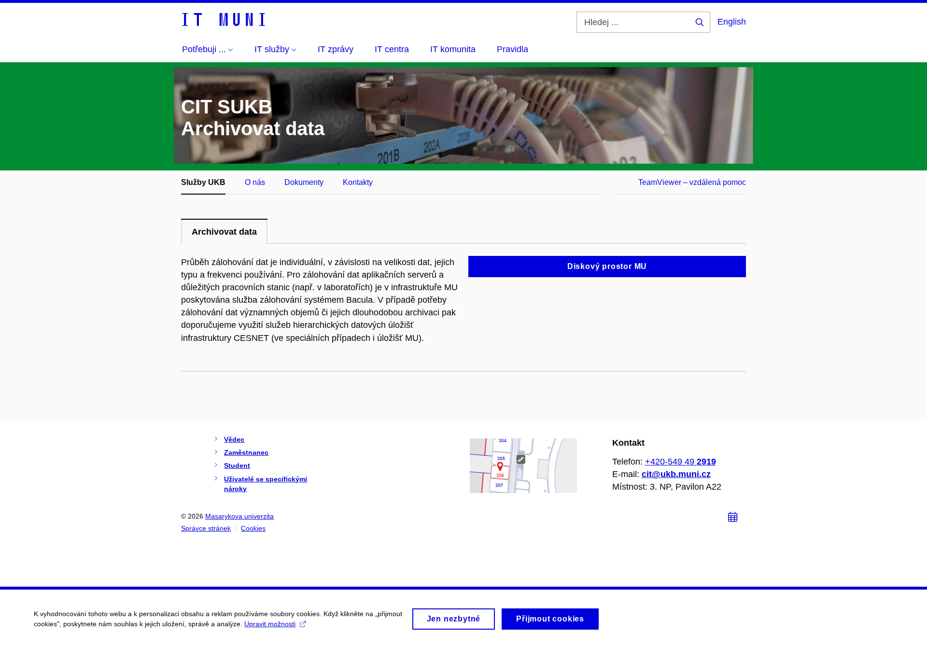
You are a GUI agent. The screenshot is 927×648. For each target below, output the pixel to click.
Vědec (234, 439)
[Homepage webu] (223, 19)
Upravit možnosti (269, 624)
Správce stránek (206, 528)
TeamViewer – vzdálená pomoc (692, 182)
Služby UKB (203, 182)
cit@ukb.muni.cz (676, 474)
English (731, 22)
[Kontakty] (523, 465)
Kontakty (358, 182)
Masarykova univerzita (239, 516)
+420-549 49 (680, 461)
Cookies (253, 528)
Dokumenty (303, 182)
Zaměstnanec (246, 452)
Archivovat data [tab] (224, 232)
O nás (255, 182)
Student (237, 465)
